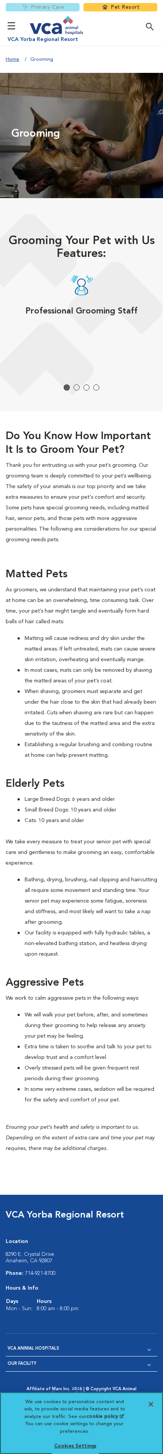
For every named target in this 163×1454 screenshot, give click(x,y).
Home (12, 59)
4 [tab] (96, 387)
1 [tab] (67, 387)
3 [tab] (86, 387)
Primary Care (47, 7)
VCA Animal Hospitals (33, 1349)
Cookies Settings (75, 1446)
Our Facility (22, 1364)
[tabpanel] (81, 318)
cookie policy (105, 1416)
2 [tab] (77, 387)
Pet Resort (125, 7)
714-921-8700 (40, 1273)
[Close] (151, 1404)
